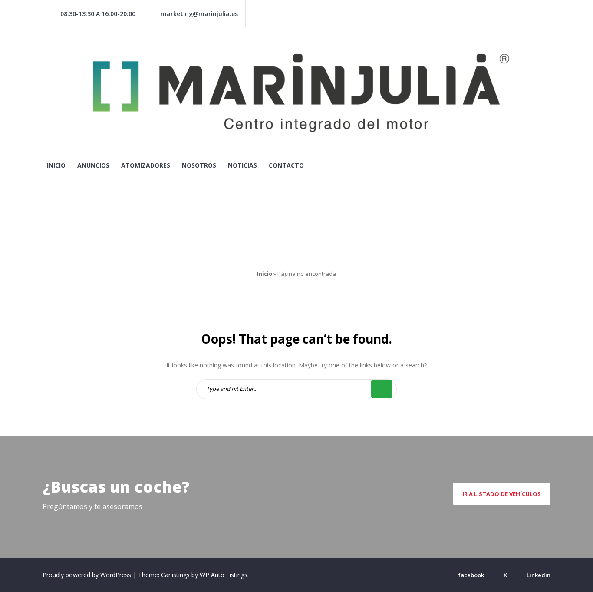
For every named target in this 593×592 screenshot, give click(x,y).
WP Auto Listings (223, 575)
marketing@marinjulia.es (199, 14)
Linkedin (538, 575)
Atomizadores (145, 165)
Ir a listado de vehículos (501, 494)
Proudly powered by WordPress (88, 575)
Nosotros (199, 165)
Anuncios (93, 165)
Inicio (56, 165)
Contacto (286, 165)
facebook (471, 575)
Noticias (242, 165)
